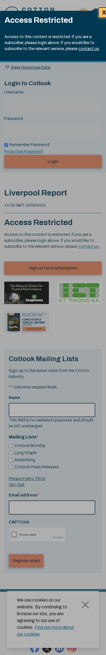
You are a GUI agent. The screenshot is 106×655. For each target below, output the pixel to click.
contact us (89, 49)
